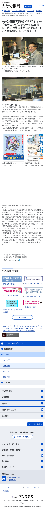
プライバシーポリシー (32, 487)
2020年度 (6, 377)
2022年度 (6, 366)
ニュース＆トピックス (10, 444)
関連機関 (5, 397)
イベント (7, 382)
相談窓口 (5, 403)
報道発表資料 (8, 349)
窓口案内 (5, 461)
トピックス (8, 354)
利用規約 (6, 491)
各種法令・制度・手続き (11, 450)
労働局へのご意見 (23, 437)
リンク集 (6, 487)
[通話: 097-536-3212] (19, 260)
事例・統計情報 (8, 456)
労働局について (8, 467)
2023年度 (6, 360)
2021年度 (6, 371)
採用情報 (5, 416)
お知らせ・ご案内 (9, 410)
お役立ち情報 (7, 391)
